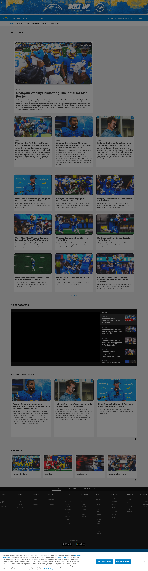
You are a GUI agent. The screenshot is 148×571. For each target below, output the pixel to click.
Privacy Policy (61, 557)
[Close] (145, 561)
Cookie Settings (49, 569)
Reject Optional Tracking (104, 561)
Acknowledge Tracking (123, 561)
